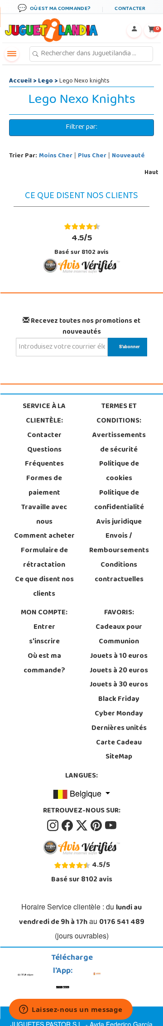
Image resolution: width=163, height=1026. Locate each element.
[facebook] (68, 825)
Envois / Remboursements (119, 543)
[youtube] (110, 825)
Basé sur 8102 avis (81, 244)
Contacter (44, 435)
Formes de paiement (44, 486)
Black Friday (118, 699)
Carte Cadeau (119, 743)
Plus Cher (92, 156)
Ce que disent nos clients (44, 587)
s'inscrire (44, 642)
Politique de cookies (119, 471)
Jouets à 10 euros (119, 656)
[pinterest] (97, 825)
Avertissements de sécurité (119, 442)
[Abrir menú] (12, 54)
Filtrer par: (81, 127)
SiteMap (118, 757)
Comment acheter (44, 536)
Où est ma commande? (44, 663)
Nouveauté (128, 156)
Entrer (44, 627)
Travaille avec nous (44, 515)
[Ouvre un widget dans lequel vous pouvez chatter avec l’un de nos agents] (71, 1010)
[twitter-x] (82, 825)
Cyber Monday (119, 714)
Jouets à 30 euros (119, 685)
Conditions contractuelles (119, 572)
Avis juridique (119, 522)
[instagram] (53, 825)
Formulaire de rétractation (44, 558)
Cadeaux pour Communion (119, 634)
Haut (151, 173)
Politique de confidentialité (119, 500)
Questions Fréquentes (44, 457)
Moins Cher (55, 156)
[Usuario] (134, 30)
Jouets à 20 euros (119, 671)
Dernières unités (119, 728)
